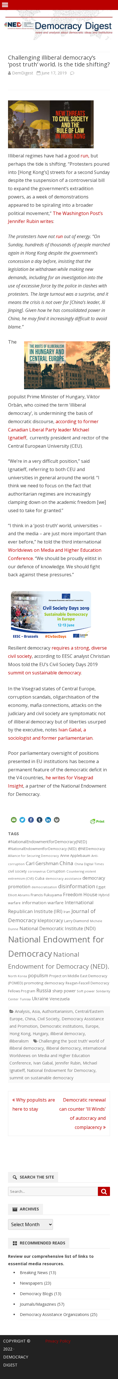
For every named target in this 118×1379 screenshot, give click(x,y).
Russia (43, 990)
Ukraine (40, 998)
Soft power (86, 991)
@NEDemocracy (91, 848)
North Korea (17, 976)
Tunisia (25, 999)
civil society (17, 871)
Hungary (40, 1033)
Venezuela (60, 998)
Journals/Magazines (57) (42, 1304)
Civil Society (48, 1018)
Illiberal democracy (63, 1048)
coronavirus (37, 871)
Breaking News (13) (38, 1272)
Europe (92, 1026)
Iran (67, 911)
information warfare (43, 902)
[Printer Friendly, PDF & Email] (97, 820)
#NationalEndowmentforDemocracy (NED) (42, 848)
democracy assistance (63, 878)
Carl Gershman (42, 863)
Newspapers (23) (35, 1283)
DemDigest (22, 73)
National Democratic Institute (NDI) (57, 928)
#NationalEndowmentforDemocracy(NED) (47, 841)
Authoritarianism (57, 1011)
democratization (44, 887)
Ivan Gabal (43, 1063)
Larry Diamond (76, 920)
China (66, 863)
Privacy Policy (57, 1341)
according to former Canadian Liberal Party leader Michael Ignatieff (53, 429)
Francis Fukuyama (46, 894)
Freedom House (80, 894)
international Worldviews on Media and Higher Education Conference (57, 1055)
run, (85, 156)
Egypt (100, 887)
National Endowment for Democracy (61, 1070)
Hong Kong (19, 1033)
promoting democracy (44, 982)
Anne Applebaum (75, 855)
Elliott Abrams (19, 895)
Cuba (39, 878)
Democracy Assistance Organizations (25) (58, 1314)
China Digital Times (89, 864)
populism (38, 975)
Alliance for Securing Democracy (33, 855)
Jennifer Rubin (67, 1063)
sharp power (64, 990)
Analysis (22, 1011)
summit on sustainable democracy (44, 673)
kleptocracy (50, 920)
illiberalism (19, 1041)
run (59, 236)
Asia (36, 1011)
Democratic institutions (61, 1026)
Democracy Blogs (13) (40, 1293)
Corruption (56, 871)
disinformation (76, 886)
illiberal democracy (67, 1033)
